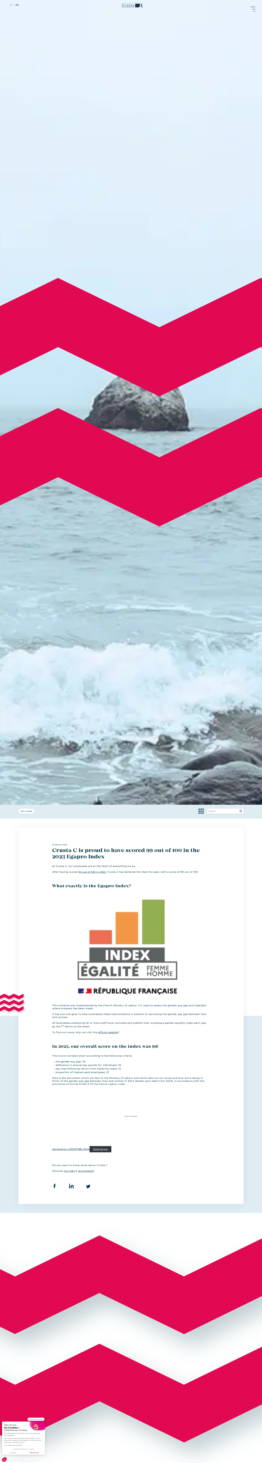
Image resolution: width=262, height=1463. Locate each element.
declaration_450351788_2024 (71, 1149)
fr (11, 5)
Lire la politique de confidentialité (13, 1445)
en (17, 5)
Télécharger (100, 1149)
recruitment (86, 1171)
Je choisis (13, 1452)
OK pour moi (34, 1452)
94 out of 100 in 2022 (92, 872)
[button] (4, 1459)
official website (108, 1032)
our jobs (69, 1171)
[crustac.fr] (131, 4)
